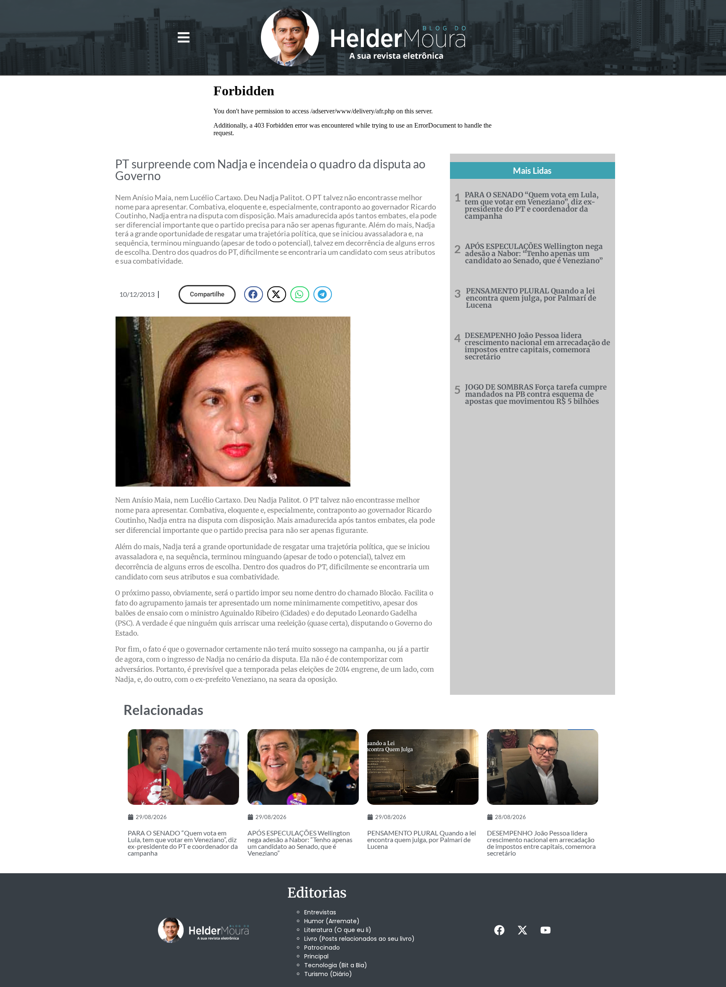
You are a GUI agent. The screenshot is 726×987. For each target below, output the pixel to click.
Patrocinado (322, 947)
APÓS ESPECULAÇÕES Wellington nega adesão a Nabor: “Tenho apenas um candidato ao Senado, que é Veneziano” (534, 253)
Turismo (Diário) (328, 974)
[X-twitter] (522, 929)
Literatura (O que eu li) (337, 930)
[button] (183, 37)
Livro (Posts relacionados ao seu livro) (359, 939)
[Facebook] (499, 929)
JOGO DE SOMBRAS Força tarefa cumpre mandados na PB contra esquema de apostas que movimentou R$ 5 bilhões (536, 394)
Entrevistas (320, 912)
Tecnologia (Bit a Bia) (335, 965)
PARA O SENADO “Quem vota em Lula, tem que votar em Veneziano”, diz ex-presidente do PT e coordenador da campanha (532, 205)
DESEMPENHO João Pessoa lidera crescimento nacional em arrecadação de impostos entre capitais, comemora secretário (537, 346)
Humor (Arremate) (332, 921)
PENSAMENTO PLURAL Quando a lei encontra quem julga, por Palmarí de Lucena (531, 298)
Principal (316, 956)
